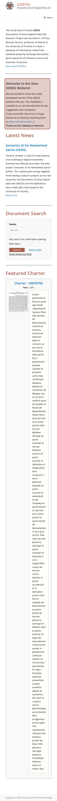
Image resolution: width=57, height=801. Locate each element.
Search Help (35, 249)
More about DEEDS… (16, 66)
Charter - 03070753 (28, 283)
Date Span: (15, 243)
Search (17, 250)
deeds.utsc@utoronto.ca (22, 121)
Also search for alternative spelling (27, 239)
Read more (11, 195)
